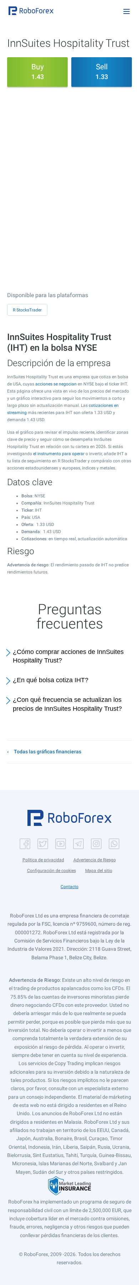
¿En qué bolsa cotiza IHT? (50, 680)
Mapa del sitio (98, 870)
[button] (31, 10)
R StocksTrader (27, 309)
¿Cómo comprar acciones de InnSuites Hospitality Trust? (68, 656)
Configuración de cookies (51, 870)
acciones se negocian (56, 384)
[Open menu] (126, 11)
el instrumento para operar (58, 453)
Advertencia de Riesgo (94, 859)
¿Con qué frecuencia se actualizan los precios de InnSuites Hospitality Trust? (67, 704)
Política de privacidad (43, 859)
